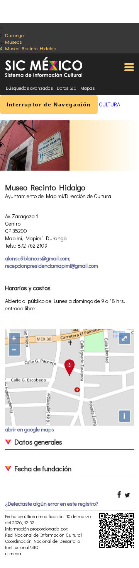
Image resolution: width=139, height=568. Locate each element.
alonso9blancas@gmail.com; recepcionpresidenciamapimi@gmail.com (51, 262)
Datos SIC (66, 88)
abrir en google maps (29, 429)
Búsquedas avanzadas (29, 88)
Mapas (87, 88)
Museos (13, 41)
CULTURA (109, 104)
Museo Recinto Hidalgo (30, 48)
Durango (14, 35)
